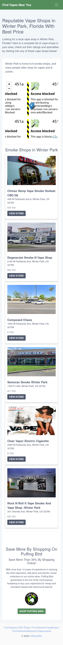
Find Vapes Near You (16, 5)
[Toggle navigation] (56, 5)
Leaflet (54, 137)
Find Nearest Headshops (45, 627)
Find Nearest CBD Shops (17, 627)
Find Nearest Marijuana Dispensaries (31, 631)
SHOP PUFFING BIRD (31, 611)
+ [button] (9, 84)
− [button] (9, 88)
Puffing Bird (36, 636)
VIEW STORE (16, 213)
